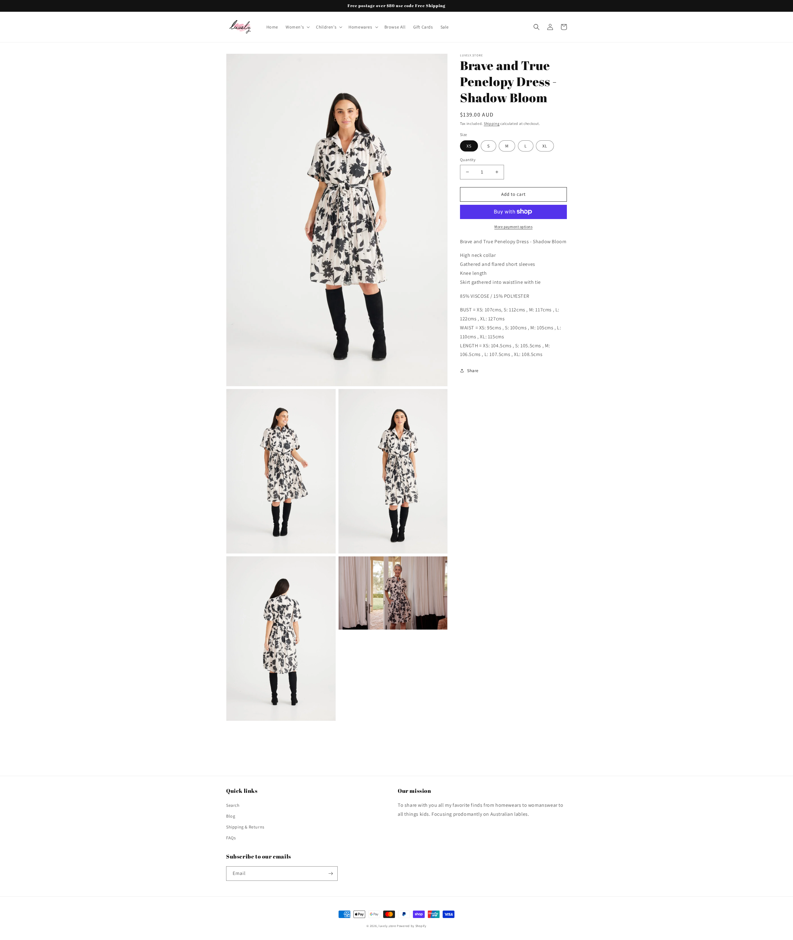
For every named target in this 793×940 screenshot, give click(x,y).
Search (233, 805)
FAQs (231, 838)
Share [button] (473, 370)
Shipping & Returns (245, 827)
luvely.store (388, 926)
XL (544, 146)
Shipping (492, 123)
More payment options (513, 226)
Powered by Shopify (412, 926)
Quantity (467, 159)
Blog (230, 816)
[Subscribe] (330, 873)
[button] (297, 26)
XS (469, 146)
